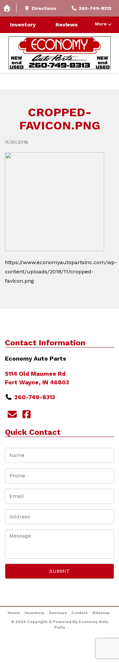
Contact (79, 613)
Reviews (67, 24)
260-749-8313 (34, 397)
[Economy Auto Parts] (59, 52)
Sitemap (101, 613)
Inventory (23, 24)
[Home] (8, 8)
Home (14, 613)
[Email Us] (12, 414)
